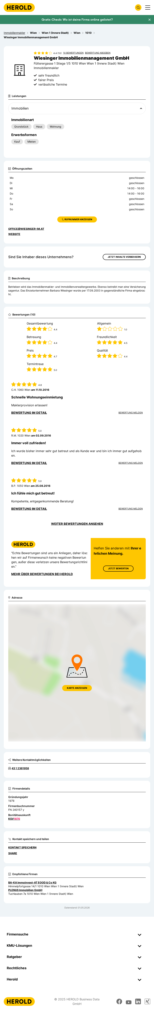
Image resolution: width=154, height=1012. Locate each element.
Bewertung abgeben (97, 52)
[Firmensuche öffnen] (138, 7)
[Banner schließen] (149, 19)
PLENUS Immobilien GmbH (25, 890)
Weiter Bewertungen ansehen (77, 524)
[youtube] (128, 1001)
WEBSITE (14, 234)
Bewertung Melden (131, 412)
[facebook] (119, 1001)
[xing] (147, 1001)
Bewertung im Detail (29, 413)
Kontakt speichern (22, 847)
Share (12, 853)
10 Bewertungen (73, 52)
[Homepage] (19, 7)
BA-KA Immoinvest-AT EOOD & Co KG (32, 882)
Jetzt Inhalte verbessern (124, 256)
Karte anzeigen (77, 688)
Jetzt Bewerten (118, 568)
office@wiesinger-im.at (26, 228)
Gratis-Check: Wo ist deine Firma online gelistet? (77, 19)
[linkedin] (138, 1001)
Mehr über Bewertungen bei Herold (42, 574)
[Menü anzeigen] (147, 7)
